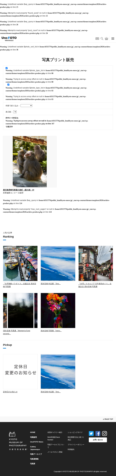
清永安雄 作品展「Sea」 (51, 284)
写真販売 (33, 437)
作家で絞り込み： (13, 106)
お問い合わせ (98, 440)
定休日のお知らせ (10, 392)
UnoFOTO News (36, 442)
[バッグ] (106, 38)
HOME (32, 432)
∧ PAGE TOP (108, 419)
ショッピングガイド (75, 432)
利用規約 (71, 449)
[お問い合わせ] (97, 38)
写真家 (32, 464)
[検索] (101, 38)
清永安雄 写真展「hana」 (51, 331)
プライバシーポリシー (76, 444)
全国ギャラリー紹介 (54, 432)
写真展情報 (34, 459)
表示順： (9, 112)
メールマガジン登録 (54, 452)
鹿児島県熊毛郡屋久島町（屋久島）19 (18, 190)
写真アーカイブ (36, 454)
